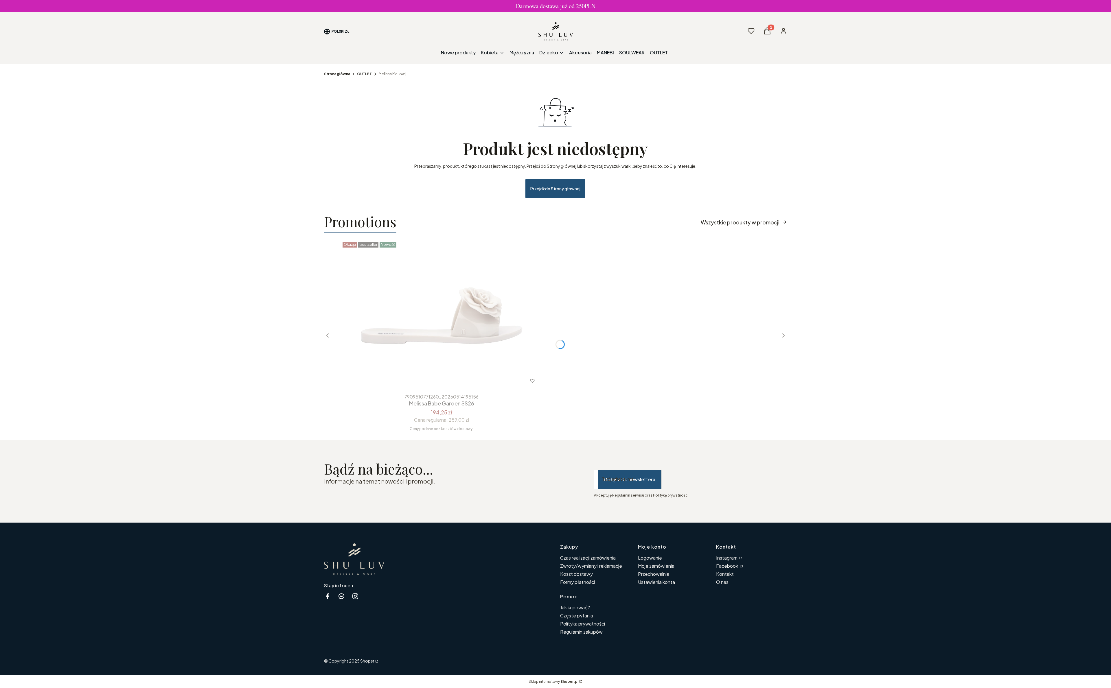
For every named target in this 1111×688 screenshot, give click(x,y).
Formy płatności (577, 582)
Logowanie (650, 558)
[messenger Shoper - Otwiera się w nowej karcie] (341, 596)
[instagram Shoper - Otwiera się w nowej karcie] (355, 596)
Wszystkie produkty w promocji (740, 222)
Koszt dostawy (576, 574)
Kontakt (725, 574)
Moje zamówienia (656, 566)
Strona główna (337, 74)
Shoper (367, 660)
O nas (722, 582)
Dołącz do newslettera (629, 479)
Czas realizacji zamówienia (588, 558)
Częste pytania (576, 616)
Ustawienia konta (656, 582)
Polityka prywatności (582, 624)
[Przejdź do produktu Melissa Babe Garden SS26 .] (441, 315)
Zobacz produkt (433, 380)
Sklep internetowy (553, 681)
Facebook (727, 566)
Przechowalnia (653, 574)
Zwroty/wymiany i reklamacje (591, 566)
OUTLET (364, 74)
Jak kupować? (575, 607)
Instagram (727, 558)
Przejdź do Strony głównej (555, 188)
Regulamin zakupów (581, 632)
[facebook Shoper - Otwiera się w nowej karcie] (327, 596)
